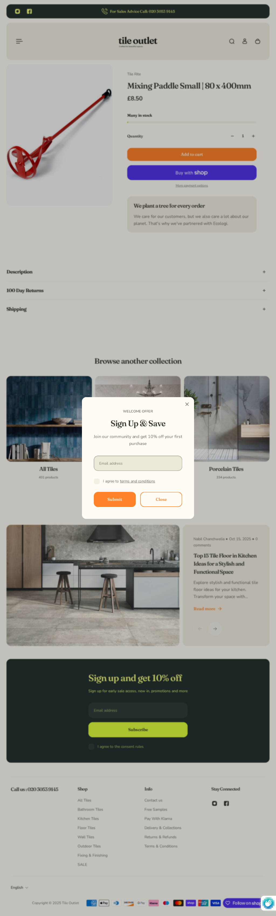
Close (161, 499)
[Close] (187, 404)
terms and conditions (137, 481)
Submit (115, 499)
